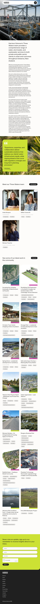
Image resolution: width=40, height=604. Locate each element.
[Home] (5, 3)
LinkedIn (4, 593)
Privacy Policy (5, 589)
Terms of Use (4, 591)
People (3, 581)
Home (3, 587)
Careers (4, 583)
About (3, 577)
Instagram (4, 594)
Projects (4, 579)
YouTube (4, 596)
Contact (4, 585)
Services (4, 575)
